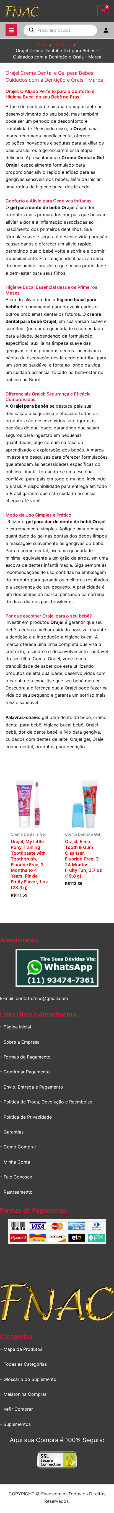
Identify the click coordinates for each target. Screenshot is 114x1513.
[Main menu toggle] (11, 30)
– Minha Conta (15, 1162)
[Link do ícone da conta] (105, 30)
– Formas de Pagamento (25, 1057)
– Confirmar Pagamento (25, 1071)
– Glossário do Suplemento (28, 1379)
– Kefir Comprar (16, 1409)
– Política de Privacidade (26, 1117)
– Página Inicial (15, 1027)
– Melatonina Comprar (23, 1394)
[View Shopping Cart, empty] (102, 11)
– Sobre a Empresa (20, 1042)
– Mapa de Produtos (21, 1349)
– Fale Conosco (16, 1177)
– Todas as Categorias (23, 1364)
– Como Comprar (18, 1147)
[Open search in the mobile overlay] (60, 30)
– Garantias (12, 1132)
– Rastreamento (16, 1192)
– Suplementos (15, 1424)
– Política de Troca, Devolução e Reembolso (46, 1102)
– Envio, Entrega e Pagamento (31, 1087)
